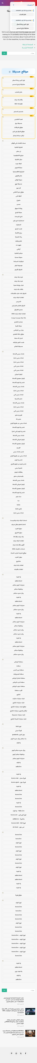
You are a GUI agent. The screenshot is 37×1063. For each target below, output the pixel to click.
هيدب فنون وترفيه (18, 342)
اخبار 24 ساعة (18, 338)
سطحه (18, 666)
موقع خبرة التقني (18, 192)
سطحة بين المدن (18, 670)
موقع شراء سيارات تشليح (18, 706)
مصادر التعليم (18, 322)
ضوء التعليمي (18, 119)
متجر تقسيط (18, 399)
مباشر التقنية (19, 253)
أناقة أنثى (18, 196)
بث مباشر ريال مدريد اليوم (18, 738)
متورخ (18, 200)
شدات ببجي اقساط (18, 354)
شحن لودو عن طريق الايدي (18, 464)
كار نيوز (18, 188)
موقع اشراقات (18, 127)
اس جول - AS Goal (18, 827)
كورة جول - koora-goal (18, 782)
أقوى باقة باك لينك (18, 545)
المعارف (18, 225)
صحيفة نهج (18, 184)
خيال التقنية (18, 159)
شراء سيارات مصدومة (18, 715)
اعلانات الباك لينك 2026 (18, 314)
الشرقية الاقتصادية (18, 172)
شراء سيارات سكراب (18, 698)
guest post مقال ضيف (18, 524)
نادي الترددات (18, 216)
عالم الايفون (18, 176)
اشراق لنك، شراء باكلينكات (18, 293)
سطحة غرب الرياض (18, 682)
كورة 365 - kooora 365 (18, 823)
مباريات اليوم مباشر (18, 585)
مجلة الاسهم (18, 167)
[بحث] (3, 3)
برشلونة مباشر (18, 589)
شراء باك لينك (18, 277)
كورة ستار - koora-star (18, 778)
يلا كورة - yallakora (18, 819)
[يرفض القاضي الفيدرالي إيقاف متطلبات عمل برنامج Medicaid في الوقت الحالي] (30, 1022)
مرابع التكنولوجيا (18, 155)
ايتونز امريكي (18, 374)
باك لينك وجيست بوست (18, 318)
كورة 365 (18, 726)
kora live (18, 838)
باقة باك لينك (18, 100)
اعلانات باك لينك (18, 565)
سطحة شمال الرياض (18, 678)
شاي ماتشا (18, 509)
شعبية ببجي (18, 468)
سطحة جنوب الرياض (18, 686)
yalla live (18, 766)
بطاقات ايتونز (18, 472)
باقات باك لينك (18, 289)
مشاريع (18, 561)
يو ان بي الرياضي (18, 330)
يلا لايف (18, 743)
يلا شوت (18, 577)
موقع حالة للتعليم (18, 334)
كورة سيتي (18, 730)
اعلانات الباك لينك (18, 297)
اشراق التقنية (19, 147)
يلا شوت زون (18, 971)
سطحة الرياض (18, 662)
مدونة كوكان (18, 180)
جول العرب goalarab (18, 734)
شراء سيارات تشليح (18, 702)
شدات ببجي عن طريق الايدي (18, 423)
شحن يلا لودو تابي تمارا (18, 431)
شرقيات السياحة (19, 261)
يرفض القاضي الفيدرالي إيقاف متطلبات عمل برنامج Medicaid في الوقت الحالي (14, 1021)
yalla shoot (18, 581)
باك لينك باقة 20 (18, 537)
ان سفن (18, 151)
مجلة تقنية (18, 326)
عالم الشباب (18, 92)
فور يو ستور (18, 415)
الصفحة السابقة (27, 44)
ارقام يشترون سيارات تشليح (18, 711)
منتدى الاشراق (18, 309)
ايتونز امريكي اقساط (19, 439)
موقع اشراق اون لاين (18, 131)
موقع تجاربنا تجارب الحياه (18, 553)
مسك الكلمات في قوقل (18, 143)
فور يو (18, 447)
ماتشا (18, 505)
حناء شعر (18, 496)
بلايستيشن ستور (18, 476)
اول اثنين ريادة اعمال (18, 80)
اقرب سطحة (18, 690)
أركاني (18, 249)
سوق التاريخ (18, 532)
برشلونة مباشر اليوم (18, 754)
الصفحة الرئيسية (27, 47)
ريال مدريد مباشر (18, 593)
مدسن (18, 204)
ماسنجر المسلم (18, 111)
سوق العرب (18, 528)
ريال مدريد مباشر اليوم (18, 750)
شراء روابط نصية (18, 285)
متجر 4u (18, 419)
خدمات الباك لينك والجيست (18, 520)
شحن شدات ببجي (18, 452)
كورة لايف (18, 843)
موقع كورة (18, 895)
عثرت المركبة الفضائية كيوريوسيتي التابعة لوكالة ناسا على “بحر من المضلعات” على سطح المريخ (14, 999)
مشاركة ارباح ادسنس (18, 84)
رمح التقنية (18, 233)
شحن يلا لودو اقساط (18, 382)
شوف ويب (18, 163)
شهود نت (18, 245)
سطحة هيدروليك (18, 674)
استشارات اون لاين (18, 220)
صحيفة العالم (18, 346)
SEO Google (19, 104)
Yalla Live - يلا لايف (18, 811)
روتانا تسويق (18, 208)
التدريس (18, 301)
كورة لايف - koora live (18, 935)
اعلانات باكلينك (18, 569)
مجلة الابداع (18, 212)
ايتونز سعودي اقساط (18, 378)
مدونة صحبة (18, 257)
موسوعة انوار (18, 265)
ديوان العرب (18, 557)
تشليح (18, 694)
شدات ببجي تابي (18, 366)
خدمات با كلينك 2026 (18, 549)
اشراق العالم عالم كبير (18, 305)
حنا (18, 500)
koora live (18, 794)
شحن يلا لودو (18, 460)
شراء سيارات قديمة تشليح (18, 719)
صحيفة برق (18, 123)
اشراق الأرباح (18, 269)
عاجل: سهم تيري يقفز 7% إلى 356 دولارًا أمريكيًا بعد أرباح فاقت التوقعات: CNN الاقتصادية (13, 1010)
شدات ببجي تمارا (18, 358)
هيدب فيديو (18, 229)
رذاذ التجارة (18, 237)
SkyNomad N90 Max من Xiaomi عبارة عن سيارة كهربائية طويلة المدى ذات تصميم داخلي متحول (13, 1032)
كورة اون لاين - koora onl (18, 815)
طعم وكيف (18, 241)
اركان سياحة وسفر (18, 135)
